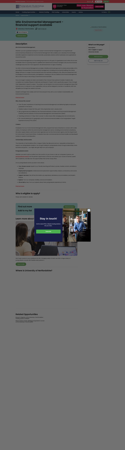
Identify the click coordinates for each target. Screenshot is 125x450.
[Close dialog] (89, 210)
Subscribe (48, 231)
